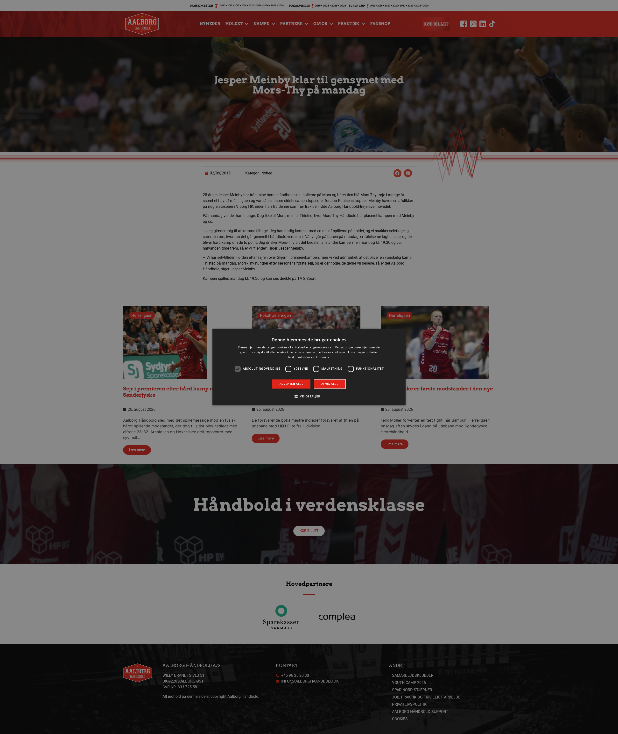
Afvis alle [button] (329, 384)
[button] (309, 396)
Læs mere (323, 357)
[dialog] (309, 367)
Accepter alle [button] (291, 384)
